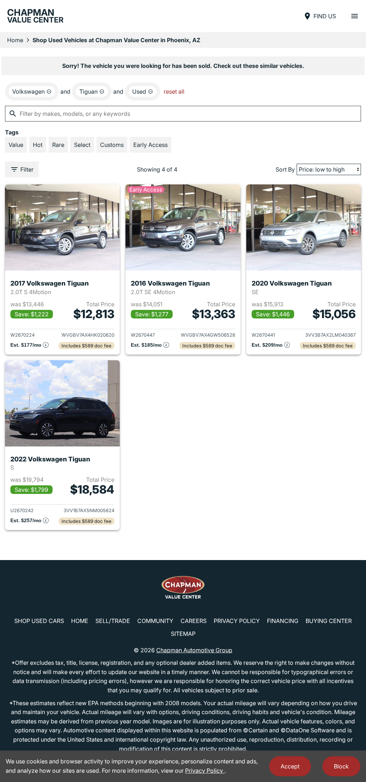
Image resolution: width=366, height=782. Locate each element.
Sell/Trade (112, 620)
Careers (193, 620)
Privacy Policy (237, 620)
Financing (282, 620)
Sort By (285, 169)
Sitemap (183, 633)
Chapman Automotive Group (194, 650)
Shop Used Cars (39, 620)
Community (155, 620)
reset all (174, 91)
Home (15, 40)
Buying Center (329, 620)
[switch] (354, 16)
